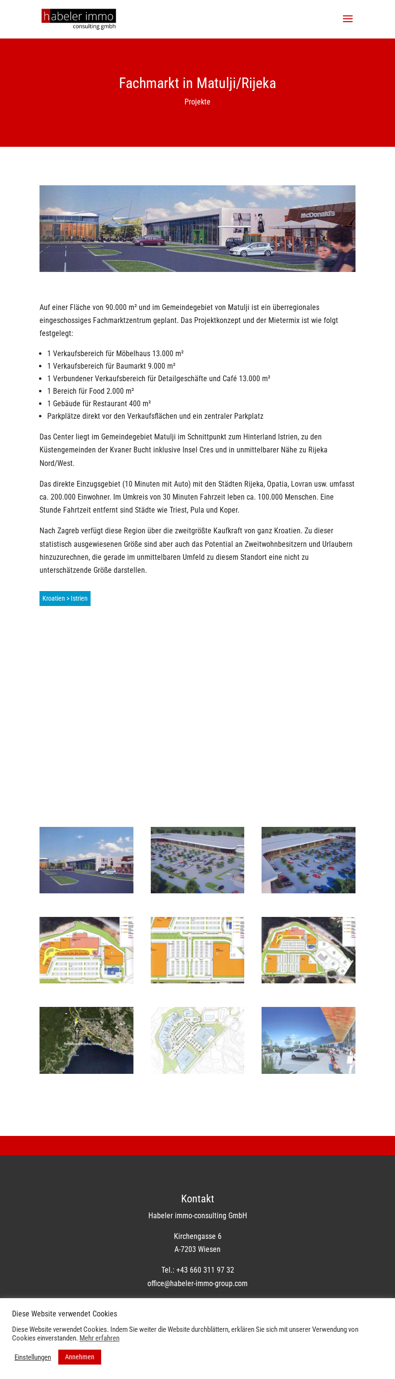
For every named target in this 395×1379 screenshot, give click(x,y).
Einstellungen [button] (32, 1357)
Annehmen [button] (79, 1357)
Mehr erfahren (99, 1338)
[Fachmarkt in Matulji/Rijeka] (86, 890)
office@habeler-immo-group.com (197, 1283)
